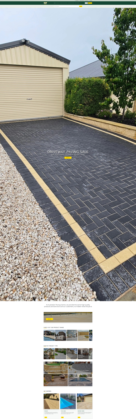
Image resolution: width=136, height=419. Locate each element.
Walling (46, 411)
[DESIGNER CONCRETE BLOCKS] (60, 335)
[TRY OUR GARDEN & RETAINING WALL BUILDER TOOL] (56, 367)
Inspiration (77, 0)
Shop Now (68, 157)
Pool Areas (63, 411)
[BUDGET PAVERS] (60, 353)
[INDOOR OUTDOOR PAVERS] (83, 353)
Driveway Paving (81, 411)
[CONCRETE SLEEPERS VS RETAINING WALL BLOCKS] (80, 367)
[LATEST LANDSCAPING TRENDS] (83, 335)
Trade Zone (86, 0)
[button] (45, 335)
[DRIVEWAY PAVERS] (71, 353)
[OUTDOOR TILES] (49, 335)
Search (81, 6)
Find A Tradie (82, 0)
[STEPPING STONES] (49, 353)
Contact (91, 0)
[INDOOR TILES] (71, 335)
